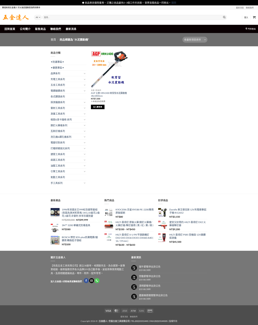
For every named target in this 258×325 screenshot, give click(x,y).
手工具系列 (57, 182)
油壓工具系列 (58, 165)
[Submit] (224, 17)
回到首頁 (9, 28)
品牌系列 (55, 73)
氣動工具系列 (58, 177)
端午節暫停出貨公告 (150, 266)
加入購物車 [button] (97, 107)
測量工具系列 (58, 113)
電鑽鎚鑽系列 (58, 90)
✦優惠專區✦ (57, 67)
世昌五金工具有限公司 (119, 321)
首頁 (53, 39)
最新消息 (240, 7)
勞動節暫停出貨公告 (150, 276)
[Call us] (97, 280)
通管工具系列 (58, 154)
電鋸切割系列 (58, 142)
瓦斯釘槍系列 (58, 130)
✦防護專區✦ (57, 61)
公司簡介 (25, 28)
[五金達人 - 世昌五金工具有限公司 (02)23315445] (16, 17)
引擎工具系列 (58, 171)
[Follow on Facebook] (86, 280)
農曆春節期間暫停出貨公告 (153, 295)
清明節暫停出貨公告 (150, 285)
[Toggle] (84, 73)
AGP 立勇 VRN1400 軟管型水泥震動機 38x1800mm (109, 94)
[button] (246, 17)
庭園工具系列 (58, 159)
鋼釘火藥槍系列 (59, 125)
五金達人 (103, 321)
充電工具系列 (58, 79)
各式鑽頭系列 (58, 96)
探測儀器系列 (58, 102)
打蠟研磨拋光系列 (60, 148)
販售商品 (40, 28)
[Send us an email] (91, 280)
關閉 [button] (173, 2)
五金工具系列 (58, 84)
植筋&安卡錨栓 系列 (61, 119)
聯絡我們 (250, 7)
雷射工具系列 (58, 107)
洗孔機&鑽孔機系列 (61, 136)
